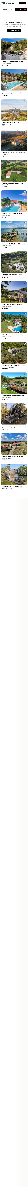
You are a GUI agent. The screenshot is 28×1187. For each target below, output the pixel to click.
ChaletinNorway (6, 63)
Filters (22, 9)
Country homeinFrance (8, 94)
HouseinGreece (6, 276)
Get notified (15, 30)
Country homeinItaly (8, 367)
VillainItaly (5, 154)
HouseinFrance (6, 185)
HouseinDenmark (7, 488)
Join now (22, 3)
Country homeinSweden (9, 428)
